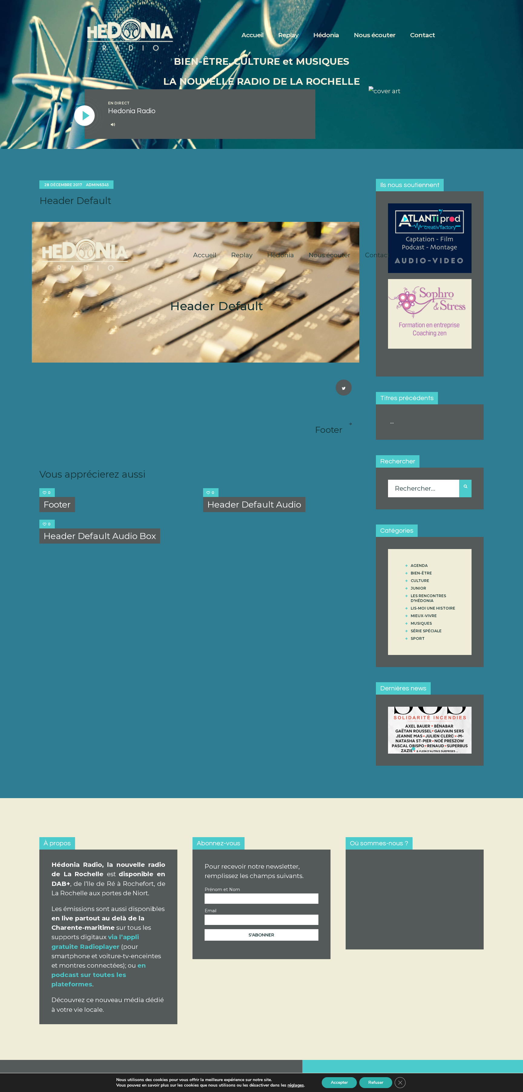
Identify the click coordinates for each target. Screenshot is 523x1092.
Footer (57, 504)
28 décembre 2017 (63, 185)
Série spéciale (426, 631)
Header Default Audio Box (100, 536)
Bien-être (421, 573)
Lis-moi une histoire (433, 608)
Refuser (375, 1082)
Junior (418, 588)
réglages (296, 1085)
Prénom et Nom (222, 889)
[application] (205, 125)
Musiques (421, 623)
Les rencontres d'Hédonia (428, 598)
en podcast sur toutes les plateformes (98, 975)
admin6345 (97, 185)
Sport (418, 638)
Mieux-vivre (424, 615)
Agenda (419, 565)
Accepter (339, 1082)
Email (210, 910)
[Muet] (113, 124)
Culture (420, 580)
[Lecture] (84, 116)
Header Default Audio (254, 504)
